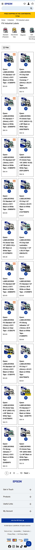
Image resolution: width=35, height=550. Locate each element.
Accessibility (17, 531)
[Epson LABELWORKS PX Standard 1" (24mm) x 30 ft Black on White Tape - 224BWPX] (9, 102)
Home (3, 20)
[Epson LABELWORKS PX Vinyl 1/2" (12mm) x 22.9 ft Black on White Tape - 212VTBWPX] (26, 185)
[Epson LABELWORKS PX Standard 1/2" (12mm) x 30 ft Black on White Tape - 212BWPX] (9, 58)
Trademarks (26, 531)
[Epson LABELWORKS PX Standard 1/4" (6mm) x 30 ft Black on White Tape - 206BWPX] (9, 185)
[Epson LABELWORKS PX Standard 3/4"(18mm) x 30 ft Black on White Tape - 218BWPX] (9, 143)
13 (21, 473)
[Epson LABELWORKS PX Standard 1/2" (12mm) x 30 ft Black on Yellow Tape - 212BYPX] (9, 350)
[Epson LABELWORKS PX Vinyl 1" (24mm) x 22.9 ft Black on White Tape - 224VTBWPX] (26, 350)
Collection (11, 20)
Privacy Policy (11, 534)
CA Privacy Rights (22, 534)
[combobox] (17, 8)
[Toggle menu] (2, 4)
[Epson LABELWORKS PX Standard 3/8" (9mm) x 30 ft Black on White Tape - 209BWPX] (9, 267)
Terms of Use (8, 531)
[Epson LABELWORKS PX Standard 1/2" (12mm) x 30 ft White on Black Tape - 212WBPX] (26, 267)
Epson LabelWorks (14, 525)
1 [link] (6, 473)
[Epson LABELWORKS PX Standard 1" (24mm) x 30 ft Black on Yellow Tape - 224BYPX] (26, 391)
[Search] (31, 8)
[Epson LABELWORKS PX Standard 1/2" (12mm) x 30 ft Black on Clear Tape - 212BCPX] (9, 306)
